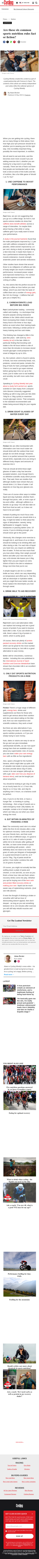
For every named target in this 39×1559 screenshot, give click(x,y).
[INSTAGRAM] (19, 961)
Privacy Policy (26, 1543)
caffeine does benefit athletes (14, 224)
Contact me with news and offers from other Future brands (20, 1531)
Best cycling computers (29, 1481)
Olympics (27, 1469)
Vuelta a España (12, 1469)
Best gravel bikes (29, 1478)
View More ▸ (19, 1442)
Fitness (5, 19)
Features (27, 95)
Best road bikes (10, 1478)
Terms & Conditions (18, 1545)
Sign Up (19, 1536)
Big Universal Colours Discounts (24, 9)
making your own (10, 886)
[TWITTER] (15, 961)
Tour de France (12, 1465)
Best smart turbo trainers (10, 1481)
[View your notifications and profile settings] (17, 3)
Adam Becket (15, 93)
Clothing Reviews (29, 1494)
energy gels (31, 293)
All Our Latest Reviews (10, 1490)
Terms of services (25, 936)
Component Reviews (10, 1494)
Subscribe (26, 2)
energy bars (12, 710)
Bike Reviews (29, 1490)
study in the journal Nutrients (16, 239)
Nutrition (13, 19)
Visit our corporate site (29, 1551)
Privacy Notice (27, 938)
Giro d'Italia (27, 1465)
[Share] (4, 42)
